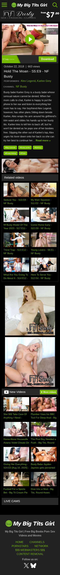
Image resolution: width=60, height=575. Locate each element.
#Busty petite (25, 147)
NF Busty (21, 86)
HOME (20, 542)
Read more (42, 140)
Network (41, 546)
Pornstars (20, 546)
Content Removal (30, 554)
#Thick (23, 153)
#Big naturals (10, 147)
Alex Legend (28, 81)
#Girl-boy (37, 147)
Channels (37, 542)
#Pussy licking (10, 153)
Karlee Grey (44, 81)
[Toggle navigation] (4, 5)
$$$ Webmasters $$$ (30, 550)
